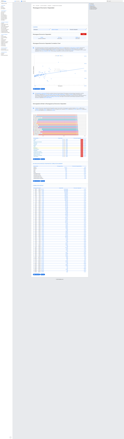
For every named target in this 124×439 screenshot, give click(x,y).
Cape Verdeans (36, 156)
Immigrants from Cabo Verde (38, 152)
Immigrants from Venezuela (38, 155)
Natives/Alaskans (36, 149)
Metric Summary (92, 5)
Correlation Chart (92, 6)
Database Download (4, 3)
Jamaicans (35, 144)
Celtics (35, 146)
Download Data (37, 274)
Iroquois (35, 139)
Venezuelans (35, 150)
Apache (35, 145)
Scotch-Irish (35, 143)
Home (34, 5)
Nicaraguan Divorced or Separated (57, 5)
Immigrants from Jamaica (37, 151)
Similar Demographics (93, 7)
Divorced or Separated (43, 5)
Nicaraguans (49, 5)
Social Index (37, 5)
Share (43, 274)
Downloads (24, 1)
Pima (34, 140)
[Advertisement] (46, 16)
